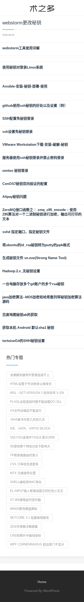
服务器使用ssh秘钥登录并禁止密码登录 (33, 158)
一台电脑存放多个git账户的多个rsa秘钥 (33, 284)
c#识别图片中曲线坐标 (25, 535)
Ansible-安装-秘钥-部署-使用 (24, 86)
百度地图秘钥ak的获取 (20, 315)
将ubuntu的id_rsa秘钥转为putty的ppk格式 (36, 245)
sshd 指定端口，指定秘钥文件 (26, 232)
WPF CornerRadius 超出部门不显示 (37, 544)
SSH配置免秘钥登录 (18, 118)
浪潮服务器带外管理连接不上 (29, 375)
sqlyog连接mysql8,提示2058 (32, 437)
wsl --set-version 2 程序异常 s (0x (37, 393)
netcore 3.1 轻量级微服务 (29, 517)
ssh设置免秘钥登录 (17, 132)
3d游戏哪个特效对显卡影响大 (30, 446)
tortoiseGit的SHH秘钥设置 (23, 341)
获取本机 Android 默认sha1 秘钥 (28, 328)
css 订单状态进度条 (24, 464)
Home (42, 582)
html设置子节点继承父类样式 (31, 384)
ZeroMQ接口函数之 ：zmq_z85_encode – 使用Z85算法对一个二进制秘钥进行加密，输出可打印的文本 (42, 214)
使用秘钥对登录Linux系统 (22, 67)
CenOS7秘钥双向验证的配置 (24, 184)
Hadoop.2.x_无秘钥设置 (21, 271)
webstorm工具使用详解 (21, 48)
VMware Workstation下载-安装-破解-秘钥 (35, 144)
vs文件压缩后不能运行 (26, 410)
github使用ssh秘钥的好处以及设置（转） (35, 105)
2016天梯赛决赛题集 (24, 526)
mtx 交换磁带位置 (23, 473)
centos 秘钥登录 (15, 171)
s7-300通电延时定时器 (25, 500)
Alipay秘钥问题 (14, 197)
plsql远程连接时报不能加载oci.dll (36, 401)
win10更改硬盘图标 (23, 508)
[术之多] (42, 7)
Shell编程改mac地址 (26, 482)
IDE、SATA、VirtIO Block (30, 428)
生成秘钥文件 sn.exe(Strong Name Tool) (34, 258)
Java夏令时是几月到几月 (27, 419)
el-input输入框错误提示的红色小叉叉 (36, 491)
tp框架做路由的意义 (24, 455)
